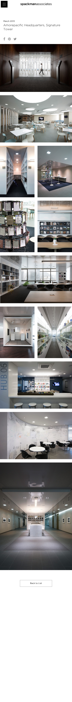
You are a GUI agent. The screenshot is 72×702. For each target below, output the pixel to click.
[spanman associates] (36, 4)
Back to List (36, 583)
